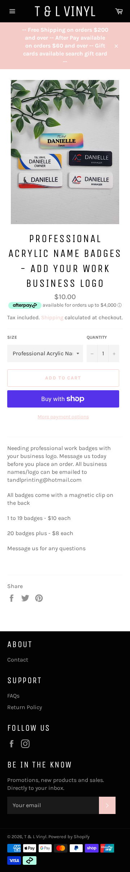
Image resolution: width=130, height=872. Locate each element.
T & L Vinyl (35, 836)
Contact (17, 659)
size (12, 337)
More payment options (63, 417)
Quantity (97, 337)
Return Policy (24, 707)
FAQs (13, 695)
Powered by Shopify (69, 836)
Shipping (52, 317)
